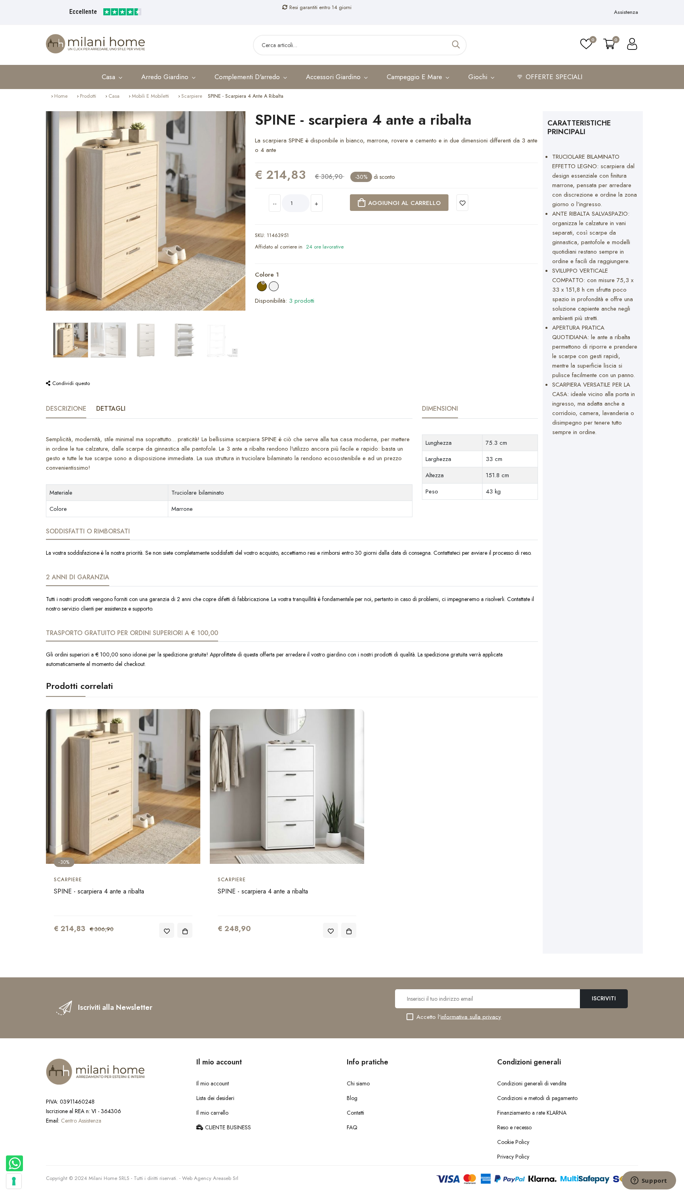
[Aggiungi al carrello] (184, 930)
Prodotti (88, 96)
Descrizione (66, 408)
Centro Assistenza (81, 1121)
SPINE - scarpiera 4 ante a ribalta (99, 891)
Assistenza (626, 12)
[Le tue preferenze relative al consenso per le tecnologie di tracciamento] (13, 1181)
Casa (114, 96)
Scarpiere (192, 96)
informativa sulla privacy (471, 1016)
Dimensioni (440, 408)
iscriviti (604, 998)
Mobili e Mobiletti (150, 96)
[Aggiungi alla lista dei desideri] (462, 202)
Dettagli (110, 408)
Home (61, 96)
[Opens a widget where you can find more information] (648, 1181)
